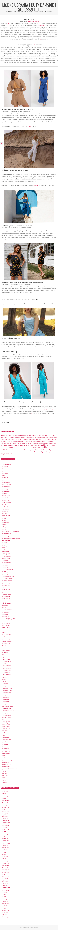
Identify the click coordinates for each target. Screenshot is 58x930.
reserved (4, 645)
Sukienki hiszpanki (6, 692)
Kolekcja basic (5, 555)
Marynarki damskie (7, 609)
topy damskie (5, 748)
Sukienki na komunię (7, 705)
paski (3, 630)
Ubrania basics (5, 762)
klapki (3, 547)
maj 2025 (4, 809)
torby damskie (5, 750)
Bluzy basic (5, 493)
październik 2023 (6, 843)
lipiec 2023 (4, 849)
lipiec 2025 (4, 806)
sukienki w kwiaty (6, 712)
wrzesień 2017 (5, 918)
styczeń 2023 (5, 860)
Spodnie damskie (6, 667)
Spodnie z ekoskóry (7, 674)
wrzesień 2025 (5, 802)
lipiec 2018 (4, 905)
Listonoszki (4, 607)
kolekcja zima (5, 565)
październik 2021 (6, 887)
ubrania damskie (4, 451)
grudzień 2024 (5, 818)
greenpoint (8, 439)
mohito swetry (46, 445)
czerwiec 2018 (5, 907)
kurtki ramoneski (48, 409)
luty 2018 (4, 914)
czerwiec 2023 (5, 851)
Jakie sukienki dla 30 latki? (18, 441)
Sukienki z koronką (6, 715)
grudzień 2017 (5, 916)
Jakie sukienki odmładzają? (32, 441)
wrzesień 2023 (5, 845)
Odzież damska (6, 623)
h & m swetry (16, 439)
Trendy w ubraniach (7, 761)
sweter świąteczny (25, 450)
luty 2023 (4, 858)
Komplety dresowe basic (8, 576)
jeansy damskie (6, 540)
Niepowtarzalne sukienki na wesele (11, 620)
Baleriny (4, 468)
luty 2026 (4, 793)
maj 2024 (4, 831)
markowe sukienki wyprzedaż (49, 443)
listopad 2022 (5, 863)
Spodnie (4, 663)
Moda (25, 172)
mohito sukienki (36, 445)
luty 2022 (4, 880)
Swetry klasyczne (6, 724)
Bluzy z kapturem (6, 502)
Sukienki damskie (6, 685)
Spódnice (4, 656)
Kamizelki (4, 542)
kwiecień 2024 (5, 833)
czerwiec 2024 (5, 829)
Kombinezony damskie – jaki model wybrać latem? (17, 226)
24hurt (2, 435)
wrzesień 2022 (5, 867)
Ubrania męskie (6, 766)
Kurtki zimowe (5, 600)
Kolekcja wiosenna (6, 564)
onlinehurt (15, 447)
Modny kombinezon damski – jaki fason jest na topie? (18, 109)
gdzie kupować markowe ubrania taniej (38, 437)
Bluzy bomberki (6, 495)
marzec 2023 (5, 856)
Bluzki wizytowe (6, 486)
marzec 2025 (5, 813)
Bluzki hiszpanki (6, 481)
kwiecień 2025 (5, 811)
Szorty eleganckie (6, 733)
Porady (3, 636)
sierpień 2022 (5, 869)
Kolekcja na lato (6, 560)
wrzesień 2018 (5, 901)
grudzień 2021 (5, 883)
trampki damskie (6, 753)
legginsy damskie (6, 602)
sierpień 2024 (5, 825)
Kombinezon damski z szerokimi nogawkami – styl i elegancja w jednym (23, 402)
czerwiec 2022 (5, 872)
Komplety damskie (6, 573)
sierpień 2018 (5, 903)
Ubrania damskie (6, 764)
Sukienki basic (5, 683)
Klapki (3, 549)
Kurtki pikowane (6, 593)
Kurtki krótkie (5, 591)
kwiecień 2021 (5, 898)
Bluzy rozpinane (6, 500)
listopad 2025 (5, 798)
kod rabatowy (5, 551)
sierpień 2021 (5, 890)
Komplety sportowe (7, 580)
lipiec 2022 (4, 871)
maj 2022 (4, 874)
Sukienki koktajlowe (7, 694)
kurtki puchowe (6, 596)
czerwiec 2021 (5, 894)
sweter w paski (14, 450)
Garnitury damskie (6, 533)
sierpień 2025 (5, 804)
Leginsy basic (5, 605)
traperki (4, 755)
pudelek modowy (6, 643)
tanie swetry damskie (50, 450)
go (40, 39)
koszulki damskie (6, 585)
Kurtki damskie (5, 587)
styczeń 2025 (5, 816)
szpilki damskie (6, 737)
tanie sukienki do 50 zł (37, 450)
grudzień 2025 (5, 797)
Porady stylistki (5, 638)
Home (3, 535)
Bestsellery (4, 470)
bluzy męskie (5, 499)
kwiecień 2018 (5, 910)
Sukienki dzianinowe (7, 688)
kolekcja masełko (6, 558)
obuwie (4, 621)
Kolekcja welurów (6, 562)
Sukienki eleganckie (7, 690)
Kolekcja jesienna (6, 556)
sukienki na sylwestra (7, 706)
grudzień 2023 (5, 840)
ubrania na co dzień (12, 451)
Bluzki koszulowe (6, 482)
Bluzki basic (5, 477)
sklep (34, 44)
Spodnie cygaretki (6, 665)
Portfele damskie (6, 639)
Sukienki (4, 681)
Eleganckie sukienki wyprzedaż (24, 437)
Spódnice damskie (6, 659)
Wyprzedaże (5, 775)
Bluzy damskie (5, 497)
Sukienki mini (5, 701)
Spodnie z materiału (7, 676)
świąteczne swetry (6, 454)
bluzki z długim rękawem (8, 488)
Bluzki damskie (5, 479)
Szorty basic (5, 730)
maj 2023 (4, 853)
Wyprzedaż (4, 773)
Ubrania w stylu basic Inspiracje (10, 768)
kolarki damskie (6, 553)
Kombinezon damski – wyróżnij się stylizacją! (15, 170)
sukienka (30, 126)
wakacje (4, 771)
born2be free (5, 506)
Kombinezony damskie (7, 569)
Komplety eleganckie (7, 578)
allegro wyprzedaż (22, 435)
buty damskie (5, 509)
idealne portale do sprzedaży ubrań (11, 538)
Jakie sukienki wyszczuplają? (46, 441)
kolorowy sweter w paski (8, 443)
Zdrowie (4, 780)
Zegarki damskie (6, 782)
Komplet (4, 571)
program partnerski (7, 641)
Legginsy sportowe (6, 603)
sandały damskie (6, 650)
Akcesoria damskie (6, 464)
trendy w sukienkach (7, 759)
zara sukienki (22, 452)
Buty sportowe (5, 513)
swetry (3, 719)
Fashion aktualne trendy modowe (10, 531)
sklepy (3, 654)
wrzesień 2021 (5, 889)
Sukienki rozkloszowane (8, 710)
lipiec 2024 (4, 827)
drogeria (4, 524)
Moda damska (5, 612)
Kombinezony (21, 111)
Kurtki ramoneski (6, 598)
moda (9, 23)
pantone (4, 629)
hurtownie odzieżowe (7, 537)
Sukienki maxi (5, 697)
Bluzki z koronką (6, 491)
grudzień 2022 (5, 862)
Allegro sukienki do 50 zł (10, 435)
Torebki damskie (6, 752)
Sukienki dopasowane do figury (10, 686)
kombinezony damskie (33, 21)
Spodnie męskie (6, 672)
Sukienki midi (5, 699)
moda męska (5, 614)
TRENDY (4, 757)
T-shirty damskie (6, 741)
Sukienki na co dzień (7, 703)
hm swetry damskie (28, 439)
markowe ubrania (7, 445)
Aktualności (5, 466)
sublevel (4, 679)
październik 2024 (6, 822)
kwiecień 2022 (5, 876)
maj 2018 (4, 909)
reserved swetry (37, 447)
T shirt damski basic (7, 739)
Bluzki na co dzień (6, 484)
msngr (11, 447)
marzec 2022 (5, 878)
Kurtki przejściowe (6, 594)
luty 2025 (4, 815)
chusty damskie (6, 515)
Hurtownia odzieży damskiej (41, 439)
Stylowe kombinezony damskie (11, 338)
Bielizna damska (6, 471)
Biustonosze (5, 473)
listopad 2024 (5, 820)
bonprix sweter (36, 435)
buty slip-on (5, 511)
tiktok (3, 742)
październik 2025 (6, 800)
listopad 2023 (5, 842)
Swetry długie (5, 723)
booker (43, 435)
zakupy (3, 777)
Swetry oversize (6, 726)
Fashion (4, 529)
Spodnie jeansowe (6, 670)
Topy (3, 746)
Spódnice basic (6, 658)
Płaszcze (4, 632)
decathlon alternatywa (7, 518)
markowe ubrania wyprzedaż (23, 445)
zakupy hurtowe (6, 779)
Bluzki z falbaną (6, 490)
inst (48, 439)
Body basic (4, 504)
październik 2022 (6, 865)
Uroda (3, 770)
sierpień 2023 (5, 847)
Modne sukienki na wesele (8, 618)
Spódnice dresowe (6, 661)
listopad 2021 (5, 885)
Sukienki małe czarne (7, 696)
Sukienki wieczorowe (7, 714)
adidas (3, 462)
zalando (18, 452)
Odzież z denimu (6, 627)
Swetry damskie (6, 721)
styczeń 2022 (5, 881)
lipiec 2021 (4, 892)
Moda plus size (6, 616)
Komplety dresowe (6, 574)
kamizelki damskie (6, 544)
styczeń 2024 (5, 838)
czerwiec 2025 (5, 807)
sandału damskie (6, 649)
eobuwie (4, 527)
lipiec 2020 (4, 899)
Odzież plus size (6, 625)
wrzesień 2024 (5, 824)
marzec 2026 (5, 791)
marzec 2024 (5, 834)
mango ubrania (22, 443)
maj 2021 (4, 896)
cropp (3, 517)
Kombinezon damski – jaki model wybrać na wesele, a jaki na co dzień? (23, 282)
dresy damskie (5, 522)
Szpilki (3, 735)
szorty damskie (5, 732)
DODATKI (4, 520)
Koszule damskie (6, 583)
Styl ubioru (4, 677)
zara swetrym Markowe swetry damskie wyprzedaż (40, 452)
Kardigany (4, 546)
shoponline (27, 111)
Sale (3, 647)
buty (46, 435)
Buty (3, 508)
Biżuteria (4, 475)
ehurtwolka (14, 437)
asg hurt (29, 435)
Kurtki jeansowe (6, 589)
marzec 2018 (5, 912)
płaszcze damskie (6, 634)
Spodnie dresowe (6, 668)
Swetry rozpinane (6, 728)
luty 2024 (4, 836)
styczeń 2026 (5, 795)
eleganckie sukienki (7, 526)
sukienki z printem (6, 717)
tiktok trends (5, 744)
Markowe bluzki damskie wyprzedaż (35, 443)
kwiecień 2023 (5, 854)
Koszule (4, 582)
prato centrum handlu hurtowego (25, 447)
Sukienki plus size (6, 708)
